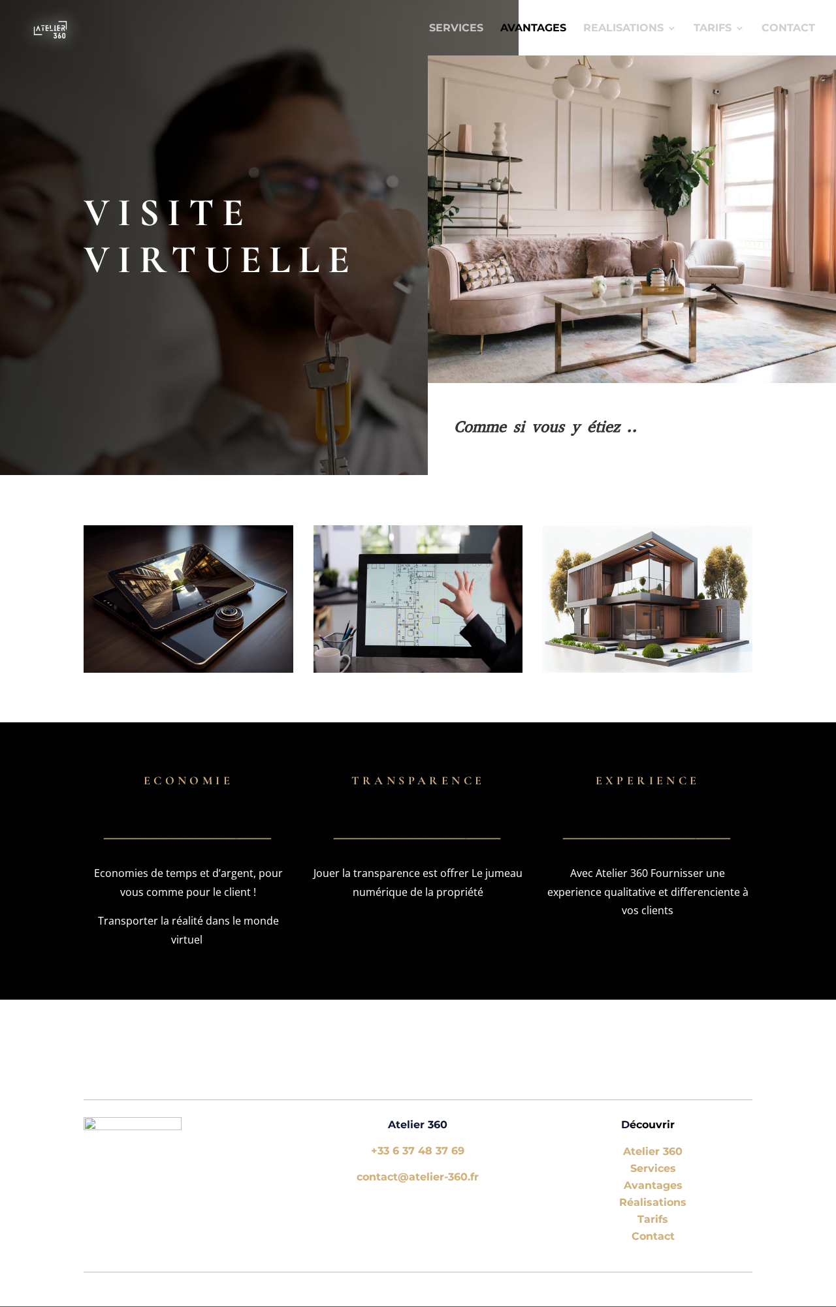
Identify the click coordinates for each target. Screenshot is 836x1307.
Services (653, 1168)
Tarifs (652, 1219)
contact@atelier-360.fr (418, 1177)
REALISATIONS (623, 28)
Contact (788, 28)
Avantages (653, 1185)
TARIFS (713, 28)
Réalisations (652, 1202)
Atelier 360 (653, 1151)
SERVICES (456, 28)
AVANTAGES (533, 28)
